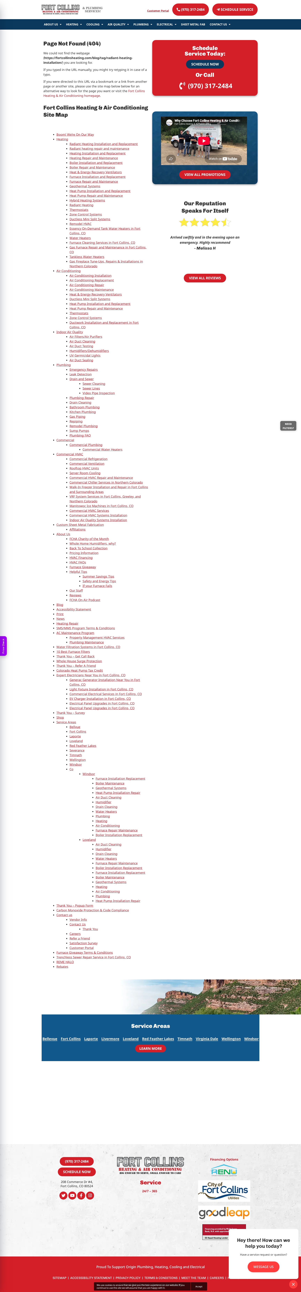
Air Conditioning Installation (90, 275)
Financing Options (224, 1159)
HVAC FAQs (78, 562)
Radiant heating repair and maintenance (99, 148)
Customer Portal (158, 10)
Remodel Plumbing (84, 426)
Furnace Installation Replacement (120, 778)
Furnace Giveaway (83, 567)
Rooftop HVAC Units (84, 468)
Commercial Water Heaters (102, 449)
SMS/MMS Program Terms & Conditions (85, 628)
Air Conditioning (68, 271)
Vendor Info (78, 919)
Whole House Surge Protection (79, 661)
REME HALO (65, 962)
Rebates (62, 966)
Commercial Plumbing (86, 445)
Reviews (75, 595)
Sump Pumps (79, 431)
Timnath (76, 755)
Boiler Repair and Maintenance (92, 167)
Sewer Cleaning (94, 384)
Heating (72, 24)
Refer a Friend (80, 938)
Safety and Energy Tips (99, 581)
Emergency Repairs (84, 369)
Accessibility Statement (73, 609)
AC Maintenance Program (75, 633)
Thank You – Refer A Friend (76, 666)
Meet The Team (193, 1278)
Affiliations (78, 529)
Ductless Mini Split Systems (90, 219)
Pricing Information (84, 553)
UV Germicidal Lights (85, 355)
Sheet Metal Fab (193, 24)
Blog (59, 604)
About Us (51, 24)
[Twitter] (63, 1196)
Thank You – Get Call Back (75, 656)
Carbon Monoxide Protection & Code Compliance (92, 910)
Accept (198, 1286)
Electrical (165, 24)
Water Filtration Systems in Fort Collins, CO (88, 647)
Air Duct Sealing (81, 360)
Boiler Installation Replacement (119, 835)
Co (71, 769)
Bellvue (75, 727)
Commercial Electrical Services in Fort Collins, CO (106, 694)
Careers (75, 934)
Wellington (78, 760)
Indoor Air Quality (69, 332)
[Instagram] (90, 1196)
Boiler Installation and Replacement (96, 163)
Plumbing (141, 24)
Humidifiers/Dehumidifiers (89, 351)
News (60, 619)
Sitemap (59, 1278)
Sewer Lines (91, 388)
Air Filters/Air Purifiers (86, 336)
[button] (207, 1039)
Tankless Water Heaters (87, 257)
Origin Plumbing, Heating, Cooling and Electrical (165, 1266)
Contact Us (218, 24)
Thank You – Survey (70, 713)
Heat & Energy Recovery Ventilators (96, 172)
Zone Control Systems (86, 214)
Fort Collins (78, 731)
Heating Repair (67, 623)
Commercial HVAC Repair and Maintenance (101, 478)
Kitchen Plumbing (83, 412)
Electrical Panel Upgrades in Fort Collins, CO (102, 703)
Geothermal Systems (85, 186)
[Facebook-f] (81, 1196)
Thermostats (79, 210)
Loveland (76, 741)
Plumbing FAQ (80, 435)
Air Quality (116, 24)
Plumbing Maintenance (87, 642)
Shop (60, 717)
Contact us (64, 915)
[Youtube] (72, 1196)
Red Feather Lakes (83, 746)
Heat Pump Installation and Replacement (100, 191)
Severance (77, 750)
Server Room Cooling (85, 473)
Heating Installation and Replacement (98, 153)
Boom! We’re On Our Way (75, 134)
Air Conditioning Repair (87, 285)
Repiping (76, 421)
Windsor (76, 764)
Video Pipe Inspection (99, 393)
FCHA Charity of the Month (89, 539)
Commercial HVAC (69, 454)
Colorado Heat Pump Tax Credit (79, 670)
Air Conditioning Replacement (92, 280)
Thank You (90, 929)
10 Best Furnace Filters (73, 651)
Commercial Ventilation (87, 463)
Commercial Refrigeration (88, 459)
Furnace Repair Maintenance (117, 830)
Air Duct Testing (81, 346)
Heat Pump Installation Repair (118, 793)
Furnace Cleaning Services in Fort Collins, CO (102, 242)
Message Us (263, 1267)
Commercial (65, 440)
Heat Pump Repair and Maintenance (96, 195)
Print (60, 614)
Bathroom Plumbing (85, 407)
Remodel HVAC (80, 224)
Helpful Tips (78, 572)
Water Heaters (80, 238)
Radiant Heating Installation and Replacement (104, 144)
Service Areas (66, 722)
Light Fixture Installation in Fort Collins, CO (101, 689)
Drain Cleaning (80, 402)
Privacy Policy (128, 1278)
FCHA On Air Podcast (85, 600)
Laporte (75, 736)
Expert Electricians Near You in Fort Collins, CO (90, 675)
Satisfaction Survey (84, 943)
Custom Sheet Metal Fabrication (80, 525)
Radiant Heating (81, 205)
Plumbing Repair (82, 398)
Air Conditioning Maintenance (92, 289)
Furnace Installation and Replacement (98, 177)
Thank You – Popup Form (74, 905)
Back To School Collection (88, 548)
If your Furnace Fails (97, 586)
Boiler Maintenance (110, 783)
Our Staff (76, 590)
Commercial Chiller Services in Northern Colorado (106, 482)
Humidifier (103, 802)
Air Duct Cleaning (82, 341)
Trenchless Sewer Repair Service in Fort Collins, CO (93, 957)
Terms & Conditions (160, 1278)
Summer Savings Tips (98, 576)
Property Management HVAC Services (97, 637)
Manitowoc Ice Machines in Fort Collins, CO (101, 506)
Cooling (93, 24)
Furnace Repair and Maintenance (94, 181)
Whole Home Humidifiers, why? (93, 543)
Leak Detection (81, 374)
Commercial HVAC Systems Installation (98, 515)
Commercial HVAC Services (89, 510)
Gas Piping (77, 416)
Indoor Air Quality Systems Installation (98, 520)
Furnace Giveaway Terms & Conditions (84, 952)
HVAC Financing (81, 557)
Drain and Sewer (82, 379)
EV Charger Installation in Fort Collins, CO (100, 698)
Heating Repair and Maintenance (94, 158)
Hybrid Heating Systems (87, 200)
